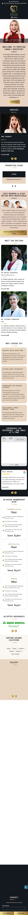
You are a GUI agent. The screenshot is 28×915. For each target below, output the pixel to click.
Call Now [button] (7, 913)
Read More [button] (4, 288)
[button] (14, 10)
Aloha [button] (8, 648)
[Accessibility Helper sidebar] (26, 887)
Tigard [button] (14, 648)
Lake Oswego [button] (15, 654)
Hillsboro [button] (18, 651)
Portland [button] (21, 648)
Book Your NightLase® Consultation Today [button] (14, 232)
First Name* (5, 905)
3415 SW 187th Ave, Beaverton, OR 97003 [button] (15, 3)
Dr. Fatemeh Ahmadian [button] (10, 319)
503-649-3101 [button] (15, 1)
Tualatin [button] (11, 651)
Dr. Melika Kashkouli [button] (9, 273)
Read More (14, 102)
